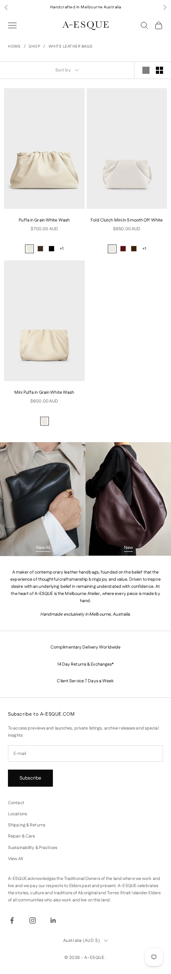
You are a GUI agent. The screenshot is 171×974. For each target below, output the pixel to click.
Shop (34, 46)
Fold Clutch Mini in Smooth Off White (127, 220)
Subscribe (30, 778)
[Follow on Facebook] (12, 920)
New (128, 548)
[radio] (29, 248)
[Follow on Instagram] (33, 920)
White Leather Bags (71, 46)
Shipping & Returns (26, 825)
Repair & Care (21, 836)
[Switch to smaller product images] (159, 70)
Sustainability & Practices (32, 848)
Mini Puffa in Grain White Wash (44, 392)
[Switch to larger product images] (146, 70)
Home (14, 46)
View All (43, 548)
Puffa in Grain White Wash (44, 220)
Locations (17, 814)
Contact (16, 803)
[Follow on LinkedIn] (53, 920)
